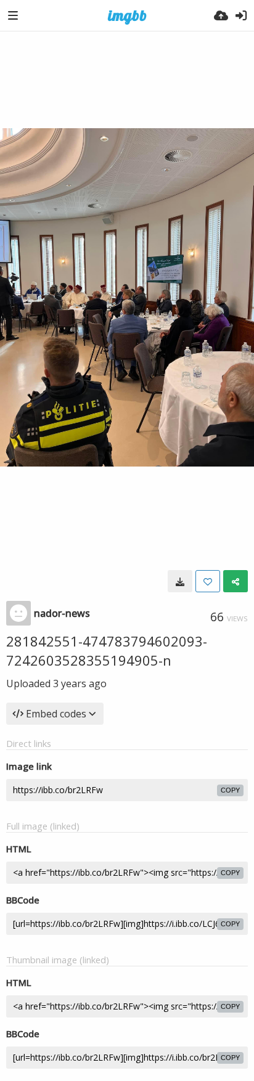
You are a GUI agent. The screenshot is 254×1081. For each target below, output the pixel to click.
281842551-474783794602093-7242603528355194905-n (106, 650)
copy (230, 790)
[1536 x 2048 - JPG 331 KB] (180, 581)
